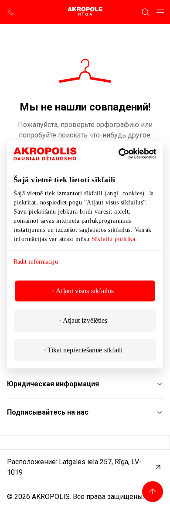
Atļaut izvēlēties (85, 320)
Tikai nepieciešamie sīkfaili (85, 349)
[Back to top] (152, 491)
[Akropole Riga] (85, 12)
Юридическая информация (53, 384)
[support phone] (11, 12)
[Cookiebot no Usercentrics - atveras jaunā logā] (131, 154)
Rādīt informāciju (36, 261)
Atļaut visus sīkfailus (85, 290)
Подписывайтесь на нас (47, 412)
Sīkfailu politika (114, 239)
